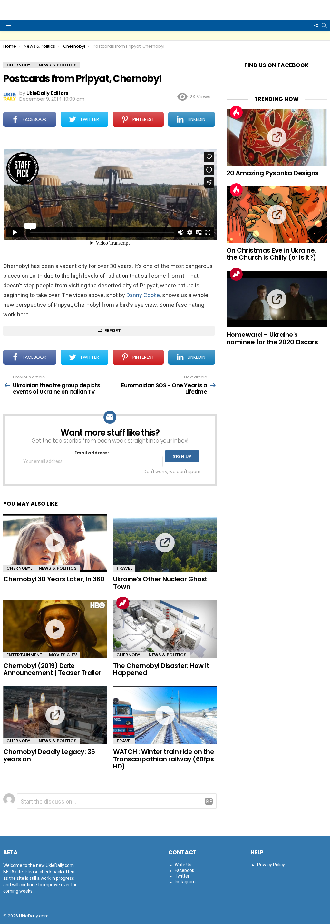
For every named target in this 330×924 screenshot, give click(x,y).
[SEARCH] (324, 25)
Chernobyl (19, 568)
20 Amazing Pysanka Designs (273, 172)
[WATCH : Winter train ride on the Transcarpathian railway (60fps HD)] (165, 715)
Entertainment (24, 655)
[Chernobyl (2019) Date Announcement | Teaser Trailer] (55, 629)
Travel (124, 568)
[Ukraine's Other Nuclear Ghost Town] (165, 543)
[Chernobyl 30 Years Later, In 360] (55, 543)
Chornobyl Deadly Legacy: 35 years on (49, 755)
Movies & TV (63, 655)
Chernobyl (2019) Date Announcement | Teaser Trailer (52, 669)
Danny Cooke (143, 295)
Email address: (91, 453)
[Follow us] (315, 25)
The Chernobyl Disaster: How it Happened (161, 669)
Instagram (185, 881)
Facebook (184, 870)
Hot (236, 112)
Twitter (182, 876)
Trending (122, 603)
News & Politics (58, 568)
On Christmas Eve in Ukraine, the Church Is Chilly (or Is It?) (271, 254)
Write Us (183, 864)
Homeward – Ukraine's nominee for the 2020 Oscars (272, 338)
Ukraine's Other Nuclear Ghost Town (160, 583)
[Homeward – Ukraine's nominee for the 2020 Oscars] (277, 299)
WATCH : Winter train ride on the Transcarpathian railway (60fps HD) (163, 759)
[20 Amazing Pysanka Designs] (277, 137)
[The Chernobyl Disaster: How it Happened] (165, 629)
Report (112, 330)
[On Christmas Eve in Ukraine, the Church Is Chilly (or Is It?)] (277, 214)
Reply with (209, 801)
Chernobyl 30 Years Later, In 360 (53, 579)
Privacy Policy (271, 864)
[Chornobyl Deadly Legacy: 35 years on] (55, 715)
